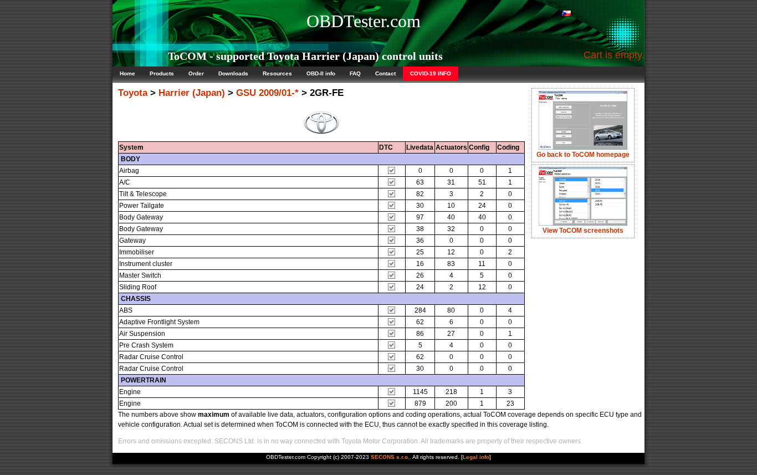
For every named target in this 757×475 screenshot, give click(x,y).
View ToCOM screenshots (583, 230)
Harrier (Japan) (191, 93)
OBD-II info (320, 73)
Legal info (476, 457)
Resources (277, 73)
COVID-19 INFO (430, 73)
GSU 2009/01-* (267, 93)
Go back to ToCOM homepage (583, 155)
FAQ (355, 73)
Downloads (233, 73)
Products (162, 73)
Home (127, 73)
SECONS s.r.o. (390, 457)
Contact (385, 73)
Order (196, 73)
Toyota (132, 93)
